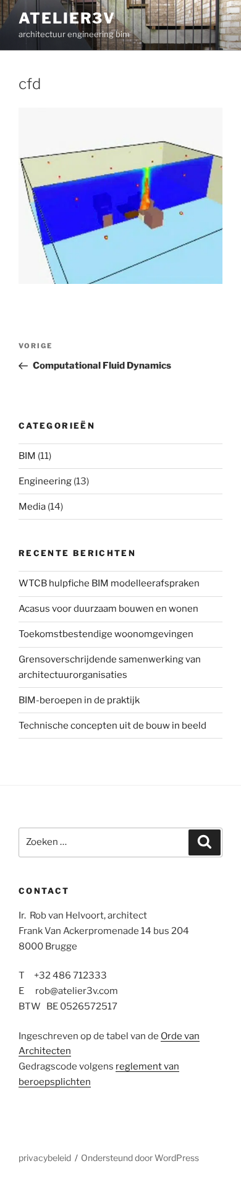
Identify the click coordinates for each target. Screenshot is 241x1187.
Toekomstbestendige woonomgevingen (106, 634)
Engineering (45, 481)
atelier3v (67, 18)
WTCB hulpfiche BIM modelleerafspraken (109, 583)
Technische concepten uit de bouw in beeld (112, 725)
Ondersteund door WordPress (140, 1157)
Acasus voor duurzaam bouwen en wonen (108, 608)
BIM (27, 455)
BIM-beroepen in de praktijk (79, 700)
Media (32, 506)
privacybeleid (45, 1157)
